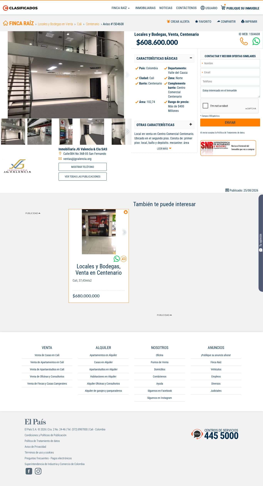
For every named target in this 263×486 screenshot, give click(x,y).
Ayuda (159, 383)
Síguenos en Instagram (159, 397)
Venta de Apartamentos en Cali (47, 362)
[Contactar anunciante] (124, 260)
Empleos (216, 376)
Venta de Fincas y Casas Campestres (47, 383)
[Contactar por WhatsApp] (256, 43)
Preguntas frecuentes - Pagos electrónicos (48, 458)
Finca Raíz (120, 8)
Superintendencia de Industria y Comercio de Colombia (55, 464)
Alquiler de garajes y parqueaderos (103, 390)
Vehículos (216, 369)
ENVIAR (230, 122)
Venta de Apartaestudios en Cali (47, 369)
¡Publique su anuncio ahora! (216, 355)
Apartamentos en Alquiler (103, 355)
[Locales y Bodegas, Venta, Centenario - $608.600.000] (66, 74)
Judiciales (216, 390)
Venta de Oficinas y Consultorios (47, 376)
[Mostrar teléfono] (244, 43)
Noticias (165, 8)
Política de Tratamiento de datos (231, 132)
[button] (164, 58)
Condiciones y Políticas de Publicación (45, 435)
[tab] (164, 58)
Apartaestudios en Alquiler (103, 369)
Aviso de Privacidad (35, 446)
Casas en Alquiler (103, 362)
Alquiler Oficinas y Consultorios (103, 383)
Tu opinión (260, 240)
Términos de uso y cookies (39, 452)
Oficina (159, 355)
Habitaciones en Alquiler (103, 376)
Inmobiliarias (145, 8)
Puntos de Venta (159, 362)
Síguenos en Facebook (160, 390)
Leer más (162, 148)
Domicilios (159, 369)
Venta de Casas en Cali (47, 355)
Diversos (215, 383)
